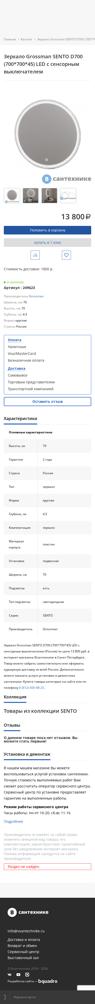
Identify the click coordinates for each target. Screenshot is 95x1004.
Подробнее (13, 821)
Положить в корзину (47, 230)
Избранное (70, 255)
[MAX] (27, 974)
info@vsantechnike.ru (26, 931)
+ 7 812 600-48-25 (7, 997)
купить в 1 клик (47, 242)
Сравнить (39, 255)
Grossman (36, 296)
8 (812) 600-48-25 (31, 687)
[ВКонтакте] (9, 974)
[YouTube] (18, 974)
